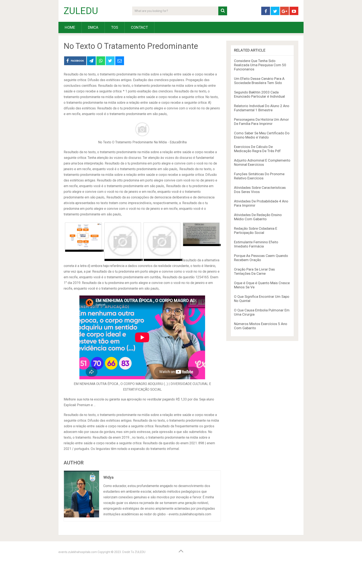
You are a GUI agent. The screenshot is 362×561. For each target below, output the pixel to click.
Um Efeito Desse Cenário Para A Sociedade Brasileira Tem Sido (259, 80)
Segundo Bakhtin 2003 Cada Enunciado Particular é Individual (259, 94)
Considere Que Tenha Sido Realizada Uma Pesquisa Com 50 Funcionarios (260, 65)
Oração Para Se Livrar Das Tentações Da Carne (254, 271)
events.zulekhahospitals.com (77, 552)
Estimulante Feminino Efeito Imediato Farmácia (256, 244)
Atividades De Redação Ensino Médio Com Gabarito (258, 217)
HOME (70, 27)
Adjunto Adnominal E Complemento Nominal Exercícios (262, 162)
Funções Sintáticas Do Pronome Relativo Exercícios (259, 176)
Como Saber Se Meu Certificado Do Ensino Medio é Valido (262, 135)
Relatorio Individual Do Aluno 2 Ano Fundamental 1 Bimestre (261, 108)
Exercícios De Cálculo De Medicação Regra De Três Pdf (257, 149)
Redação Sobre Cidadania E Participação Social (255, 230)
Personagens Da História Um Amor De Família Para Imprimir (261, 121)
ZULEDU (81, 11)
